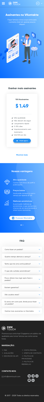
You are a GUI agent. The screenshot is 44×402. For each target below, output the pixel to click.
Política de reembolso (27, 363)
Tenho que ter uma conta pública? (18, 264)
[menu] (3, 3)
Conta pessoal (30, 350)
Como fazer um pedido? (14, 249)
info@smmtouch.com (12, 376)
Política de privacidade (27, 357)
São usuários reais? (12, 295)
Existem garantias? (12, 287)
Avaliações (8, 353)
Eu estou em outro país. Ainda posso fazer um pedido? (21, 303)
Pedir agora (24, 141)
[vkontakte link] (29, 376)
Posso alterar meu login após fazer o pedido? (18, 279)
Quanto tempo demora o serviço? (18, 257)
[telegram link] (33, 376)
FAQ (5, 350)
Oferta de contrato (32, 353)
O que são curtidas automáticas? (17, 271)
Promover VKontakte (24, 218)
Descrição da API (10, 356)
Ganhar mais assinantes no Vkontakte (19, 311)
